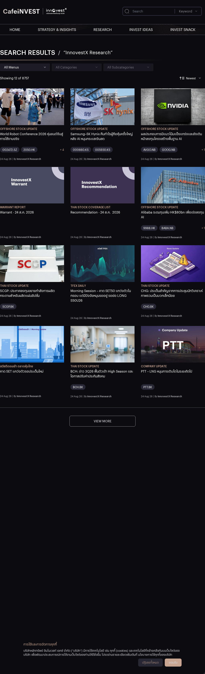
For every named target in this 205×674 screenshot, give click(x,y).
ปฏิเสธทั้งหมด (150, 662)
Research (102, 29)
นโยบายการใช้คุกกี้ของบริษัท (155, 655)
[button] (32, 143)
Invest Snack (182, 29)
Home (15, 29)
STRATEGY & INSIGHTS (57, 29)
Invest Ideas (141, 29)
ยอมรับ (173, 662)
